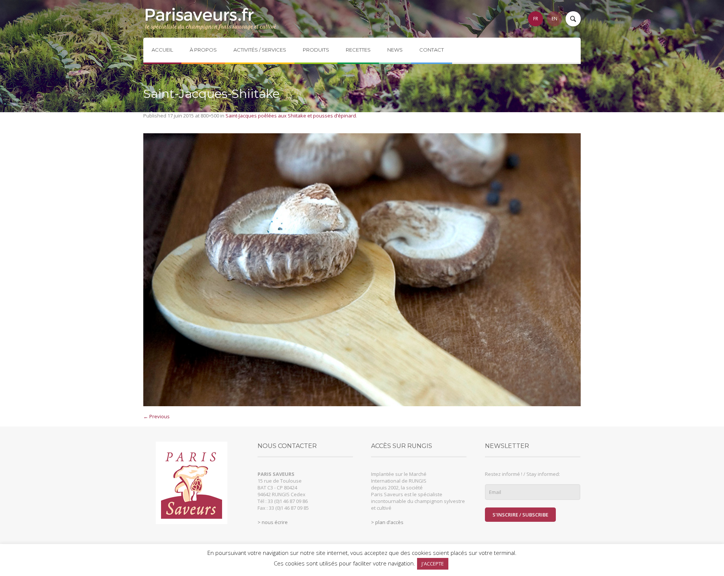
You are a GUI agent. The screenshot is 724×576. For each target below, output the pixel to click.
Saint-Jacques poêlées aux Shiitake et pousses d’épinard (290, 115)
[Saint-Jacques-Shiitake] (362, 269)
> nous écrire (273, 522)
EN (554, 18)
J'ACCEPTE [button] (433, 563)
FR (535, 18)
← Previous (156, 416)
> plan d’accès (387, 522)
